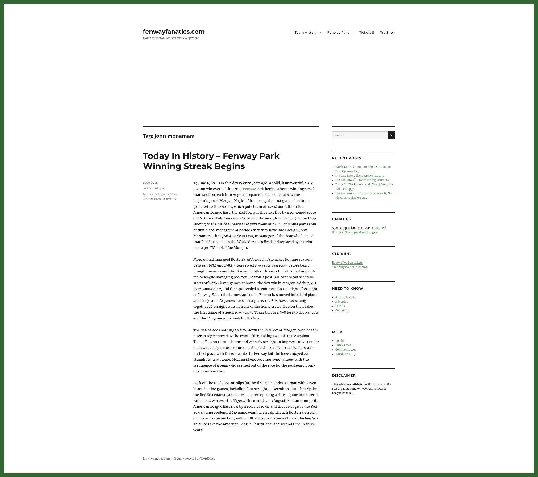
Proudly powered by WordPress (194, 458)
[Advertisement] (269, 95)
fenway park (151, 194)
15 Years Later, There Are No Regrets (359, 175)
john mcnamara (154, 198)
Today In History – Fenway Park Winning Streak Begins (211, 161)
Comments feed (345, 349)
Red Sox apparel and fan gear (359, 232)
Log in (339, 341)
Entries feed (343, 345)
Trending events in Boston (350, 267)
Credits (340, 306)
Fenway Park (338, 32)
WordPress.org (345, 354)
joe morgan (169, 194)
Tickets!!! (366, 32)
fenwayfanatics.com (174, 31)
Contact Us (342, 310)
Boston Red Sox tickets (347, 262)
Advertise (341, 302)
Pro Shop (387, 32)
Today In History (154, 188)
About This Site (345, 297)
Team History (306, 32)
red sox (171, 198)
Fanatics (379, 228)
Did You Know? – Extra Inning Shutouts (362, 180)
